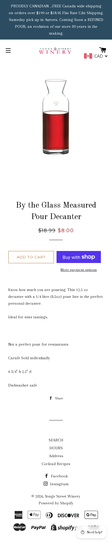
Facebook (59, 476)
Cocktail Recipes (56, 463)
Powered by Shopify (56, 503)
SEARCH (56, 440)
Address (56, 455)
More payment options (79, 270)
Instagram (59, 484)
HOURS (56, 448)
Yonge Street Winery (62, 496)
